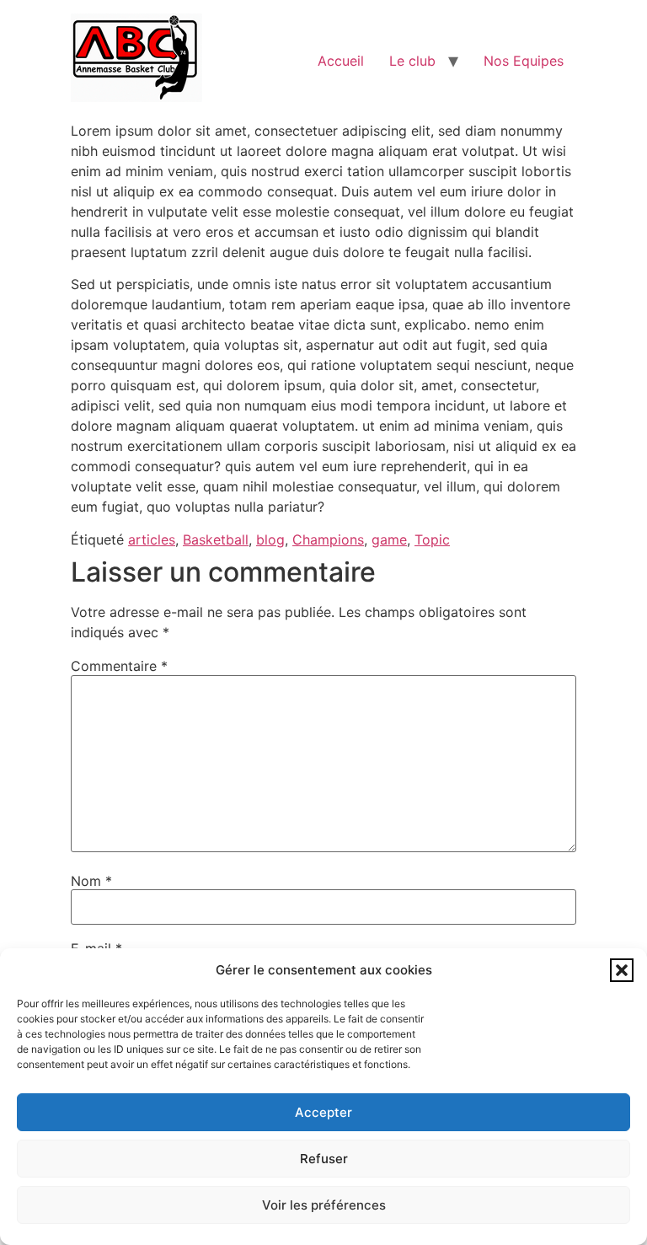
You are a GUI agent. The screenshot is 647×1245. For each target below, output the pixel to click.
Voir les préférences (324, 1205)
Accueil (341, 60)
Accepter (323, 1112)
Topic (432, 539)
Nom (91, 881)
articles (151, 539)
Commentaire (119, 666)
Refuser (324, 1159)
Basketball (216, 539)
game (389, 539)
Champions (328, 539)
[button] (621, 970)
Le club (412, 60)
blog (270, 539)
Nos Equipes (524, 60)
